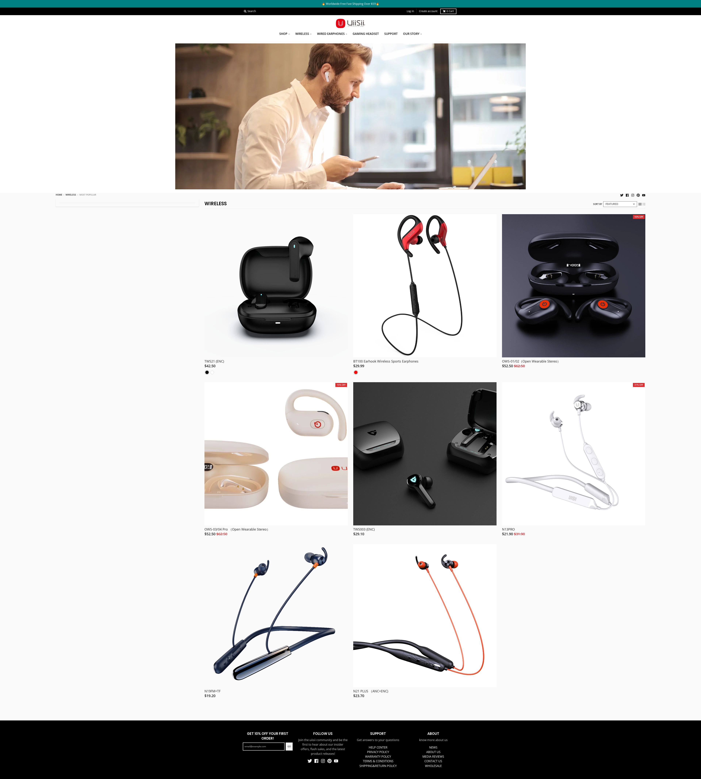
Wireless (71, 194)
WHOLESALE (433, 766)
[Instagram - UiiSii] (632, 194)
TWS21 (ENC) (214, 361)
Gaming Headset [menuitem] (366, 34)
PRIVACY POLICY (378, 752)
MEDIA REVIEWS (433, 757)
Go (289, 746)
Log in (410, 11)
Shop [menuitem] (283, 34)
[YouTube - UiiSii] (643, 194)
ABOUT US (433, 752)
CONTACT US (433, 761)
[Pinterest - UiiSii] (638, 194)
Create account (428, 11)
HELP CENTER (378, 747)
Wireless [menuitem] (302, 34)
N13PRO (508, 529)
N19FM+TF (212, 691)
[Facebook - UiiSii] (627, 194)
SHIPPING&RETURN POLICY (378, 766)
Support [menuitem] (391, 34)
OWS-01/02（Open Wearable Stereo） (531, 361)
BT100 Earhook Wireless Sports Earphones (385, 361)
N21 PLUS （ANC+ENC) (370, 691)
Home (59, 194)
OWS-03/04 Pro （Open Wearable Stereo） (237, 529)
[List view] (643, 204)
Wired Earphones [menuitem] (331, 34)
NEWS (433, 747)
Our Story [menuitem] (411, 34)
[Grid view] (640, 204)
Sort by (597, 204)
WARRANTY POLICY (378, 757)
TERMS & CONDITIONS (378, 761)
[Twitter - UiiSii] (621, 194)
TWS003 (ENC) (364, 529)
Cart (450, 11)
